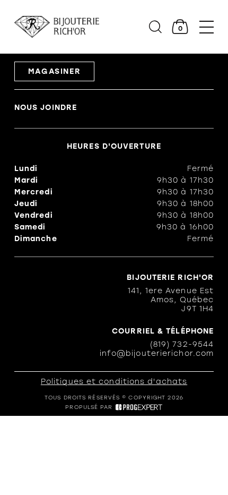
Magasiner (54, 71)
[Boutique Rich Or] (56, 27)
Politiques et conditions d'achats (114, 381)
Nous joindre (45, 107)
